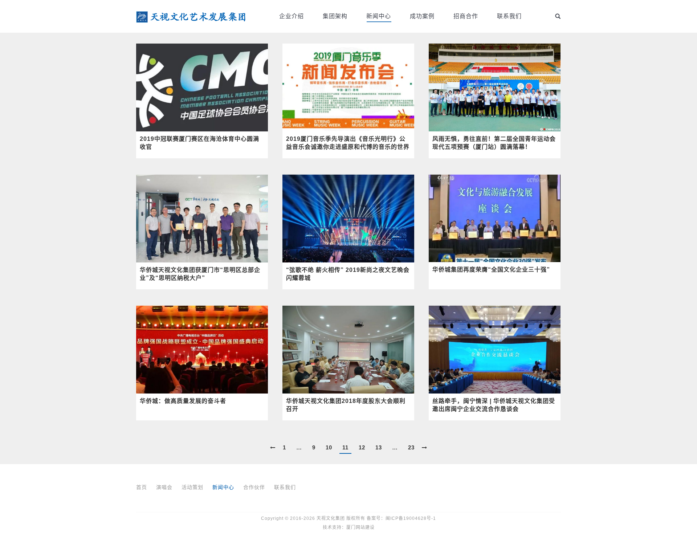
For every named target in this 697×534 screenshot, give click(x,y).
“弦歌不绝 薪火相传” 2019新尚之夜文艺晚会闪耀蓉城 (347, 274)
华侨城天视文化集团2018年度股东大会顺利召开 (345, 405)
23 (411, 447)
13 (378, 447)
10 (329, 447)
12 (362, 447)
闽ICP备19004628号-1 (411, 518)
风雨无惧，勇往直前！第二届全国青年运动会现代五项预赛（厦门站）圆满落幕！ (494, 143)
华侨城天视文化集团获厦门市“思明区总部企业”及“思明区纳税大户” (200, 274)
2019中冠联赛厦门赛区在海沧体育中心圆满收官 (199, 143)
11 (345, 447)
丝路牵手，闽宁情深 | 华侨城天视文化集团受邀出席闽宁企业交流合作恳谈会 (493, 405)
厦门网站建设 (360, 527)
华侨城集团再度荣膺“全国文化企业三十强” (491, 269)
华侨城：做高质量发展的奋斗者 (183, 401)
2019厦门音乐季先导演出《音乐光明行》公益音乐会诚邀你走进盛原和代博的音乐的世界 (347, 143)
